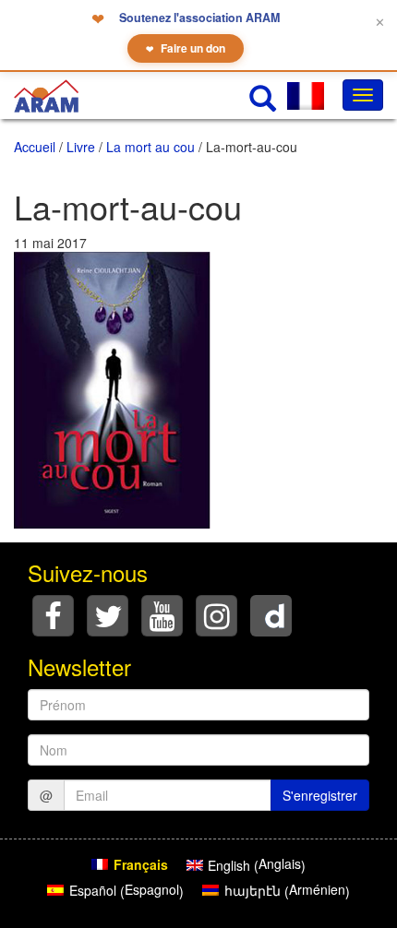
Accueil (34, 146)
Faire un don (185, 48)
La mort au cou (150, 146)
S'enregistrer (320, 795)
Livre (80, 146)
